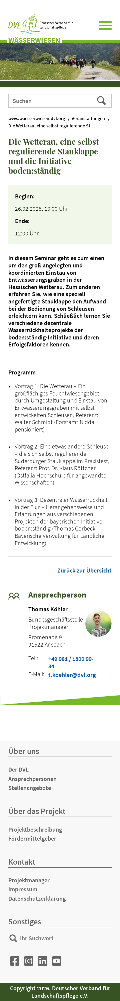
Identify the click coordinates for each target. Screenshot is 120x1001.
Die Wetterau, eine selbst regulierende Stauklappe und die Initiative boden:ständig (55, 126)
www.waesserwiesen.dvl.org (36, 118)
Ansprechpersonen (32, 779)
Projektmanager (29, 880)
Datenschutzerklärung (37, 898)
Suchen (102, 100)
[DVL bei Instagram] (28, 961)
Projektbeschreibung (35, 829)
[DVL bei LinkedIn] (42, 961)
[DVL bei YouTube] (56, 961)
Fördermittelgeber (32, 838)
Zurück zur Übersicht (84, 570)
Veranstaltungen (88, 118)
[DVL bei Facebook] (14, 961)
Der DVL (18, 769)
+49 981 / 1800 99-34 (71, 662)
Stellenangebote (29, 788)
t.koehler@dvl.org (72, 675)
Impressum (22, 889)
